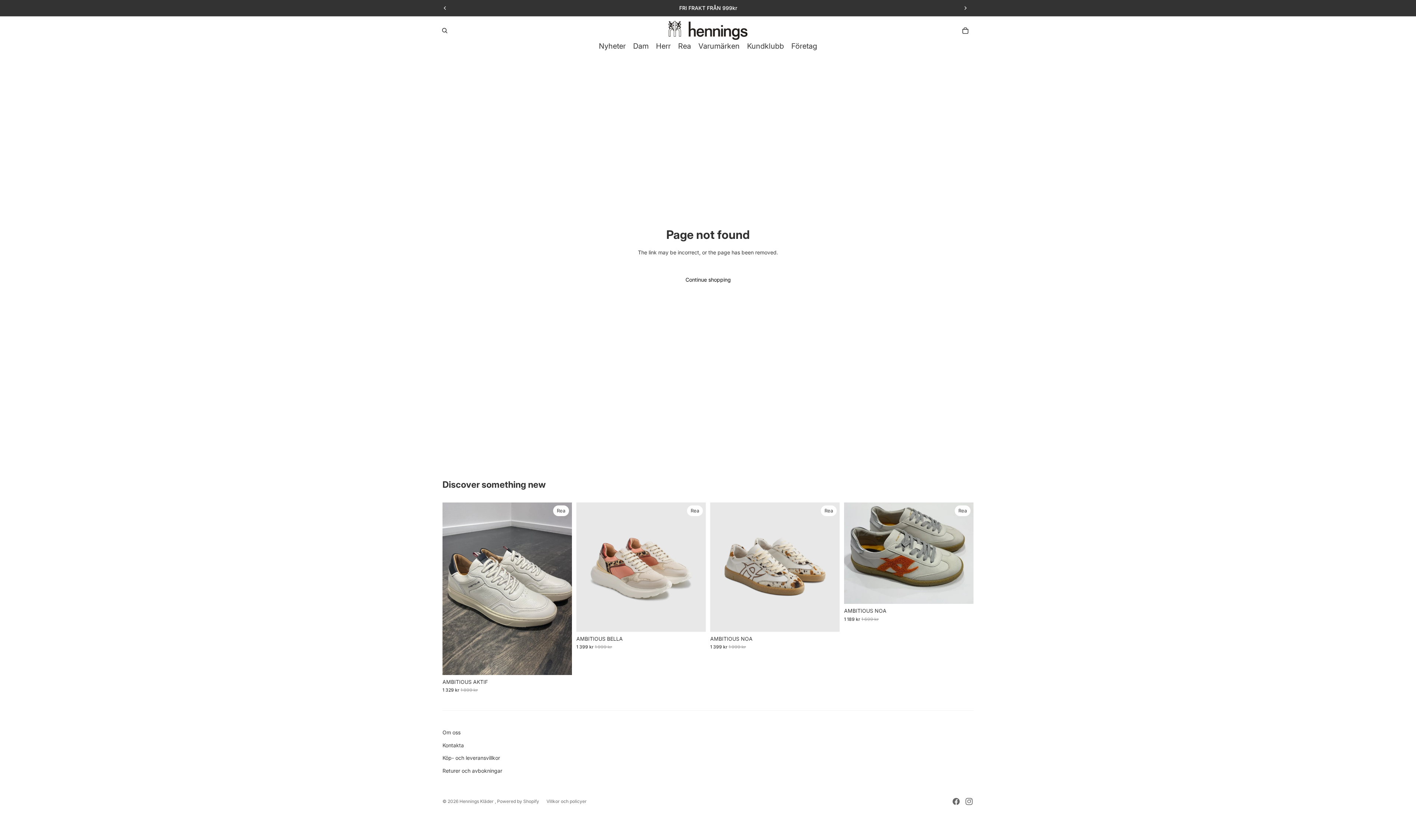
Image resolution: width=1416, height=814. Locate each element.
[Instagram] (969, 801)
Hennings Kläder (477, 801)
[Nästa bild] (965, 8)
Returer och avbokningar (472, 771)
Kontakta (453, 745)
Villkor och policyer (566, 801)
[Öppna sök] (445, 30)
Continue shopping (708, 279)
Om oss (451, 732)
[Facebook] (956, 801)
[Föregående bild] (445, 8)
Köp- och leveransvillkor (471, 758)
